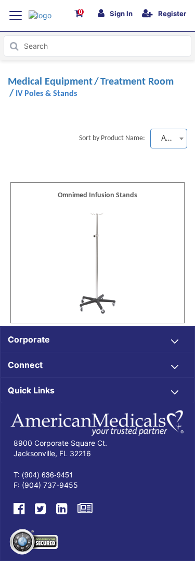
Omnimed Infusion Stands (97, 195)
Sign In (121, 13)
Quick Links (31, 390)
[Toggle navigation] (15, 15)
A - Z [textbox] (169, 138)
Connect (25, 365)
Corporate (29, 339)
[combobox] (168, 138)
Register (172, 13)
